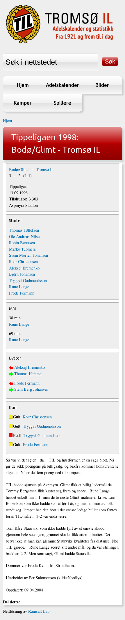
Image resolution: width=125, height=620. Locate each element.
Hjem (23, 85)
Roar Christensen (23, 261)
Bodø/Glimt (19, 169)
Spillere (62, 102)
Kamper (23, 102)
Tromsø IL (45, 169)
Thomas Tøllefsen (24, 230)
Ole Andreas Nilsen (25, 236)
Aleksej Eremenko (24, 268)
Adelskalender (62, 85)
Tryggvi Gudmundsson (28, 280)
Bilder (102, 85)
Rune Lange (19, 286)
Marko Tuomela (22, 249)
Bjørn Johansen (22, 274)
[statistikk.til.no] (59, 43)
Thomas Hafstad (28, 373)
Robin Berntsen (22, 242)
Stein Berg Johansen (31, 389)
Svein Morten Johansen (28, 255)
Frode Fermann (21, 293)
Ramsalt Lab (38, 611)
